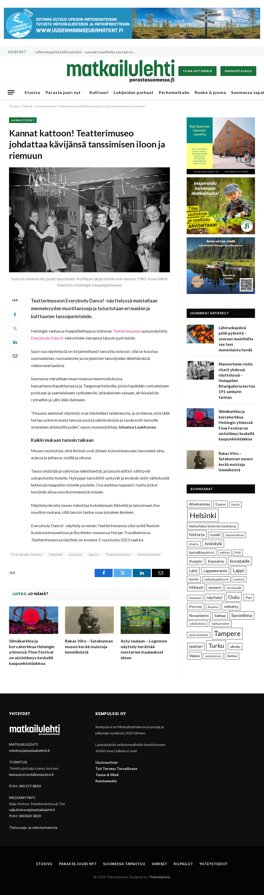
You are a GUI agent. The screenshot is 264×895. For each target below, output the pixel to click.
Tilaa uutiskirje (197, 71)
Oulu (234, 597)
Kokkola (225, 552)
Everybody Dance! (47, 337)
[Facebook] (15, 314)
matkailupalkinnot (216, 579)
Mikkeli (196, 587)
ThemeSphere (159, 877)
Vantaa (232, 656)
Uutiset (27, 106)
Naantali (195, 598)
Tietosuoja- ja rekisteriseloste (33, 827)
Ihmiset (159, 864)
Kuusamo (216, 561)
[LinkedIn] (15, 342)
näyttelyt (214, 597)
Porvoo (195, 606)
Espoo (221, 504)
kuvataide (240, 561)
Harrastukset (23, 120)
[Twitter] (15, 328)
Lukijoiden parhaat (133, 92)
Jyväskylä (213, 543)
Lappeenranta (215, 570)
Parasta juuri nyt (63, 92)
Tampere (227, 633)
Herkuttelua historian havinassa (212, 526)
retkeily (231, 606)
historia (196, 534)
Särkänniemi (220, 623)
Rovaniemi (199, 615)
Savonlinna (241, 615)
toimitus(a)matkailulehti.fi (29, 750)
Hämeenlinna (235, 535)
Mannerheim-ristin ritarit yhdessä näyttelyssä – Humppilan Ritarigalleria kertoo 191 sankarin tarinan (86, 52)
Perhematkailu (174, 92)
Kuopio (195, 561)
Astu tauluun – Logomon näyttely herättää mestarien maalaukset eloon (144, 649)
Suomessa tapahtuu (124, 864)
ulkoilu (235, 646)
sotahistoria (197, 623)
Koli (238, 552)
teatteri (196, 646)
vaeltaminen (213, 656)
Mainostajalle (238, 71)
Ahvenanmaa (199, 504)
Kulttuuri (99, 92)
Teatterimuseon (127, 330)
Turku (216, 645)
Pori (248, 597)
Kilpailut (183, 864)
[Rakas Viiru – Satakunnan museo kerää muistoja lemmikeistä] (89, 620)
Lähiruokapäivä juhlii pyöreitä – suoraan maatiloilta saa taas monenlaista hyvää (236, 338)
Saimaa (220, 615)
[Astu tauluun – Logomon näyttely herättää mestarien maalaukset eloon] (145, 620)
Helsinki (56, 554)
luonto (194, 579)
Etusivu (32, 92)
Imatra (194, 544)
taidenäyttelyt (198, 635)
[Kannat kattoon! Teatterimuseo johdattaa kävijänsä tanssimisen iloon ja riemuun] (89, 219)
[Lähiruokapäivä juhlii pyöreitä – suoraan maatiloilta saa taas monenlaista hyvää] (200, 334)
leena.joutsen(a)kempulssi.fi (31, 774)
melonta (239, 579)
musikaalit (234, 588)
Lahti (193, 570)
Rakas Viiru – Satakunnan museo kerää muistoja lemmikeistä (89, 646)
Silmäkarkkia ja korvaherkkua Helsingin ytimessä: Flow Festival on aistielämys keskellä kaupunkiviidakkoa (31, 652)
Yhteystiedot (214, 864)
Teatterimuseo (118, 554)
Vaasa (194, 655)
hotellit (215, 535)
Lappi (238, 570)
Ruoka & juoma (210, 92)
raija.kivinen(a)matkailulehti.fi (32, 809)
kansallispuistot (201, 552)
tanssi (94, 554)
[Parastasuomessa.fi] (120, 71)
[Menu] (11, 92)
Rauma (213, 607)
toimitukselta (149, 554)
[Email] (15, 355)
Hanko (235, 504)
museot (75, 554)
